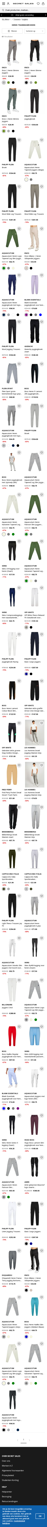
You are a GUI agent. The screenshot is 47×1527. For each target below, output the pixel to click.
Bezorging (6, 1496)
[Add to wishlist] (19, 43)
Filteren (14, 31)
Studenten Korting (10, 1480)
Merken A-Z (7, 1465)
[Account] (8, 3)
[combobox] (23, 10)
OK (40, 1516)
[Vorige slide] (1, 15)
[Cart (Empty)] (43, 3)
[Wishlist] (38, 3)
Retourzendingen (10, 1501)
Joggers (25, 19)
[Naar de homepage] (23, 3)
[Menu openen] (3, 4)
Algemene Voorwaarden (13, 1470)
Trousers (16, 19)
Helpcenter (7, 1491)
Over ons (6, 1461)
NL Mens (5, 19)
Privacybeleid (8, 1475)
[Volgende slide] (45, 15)
